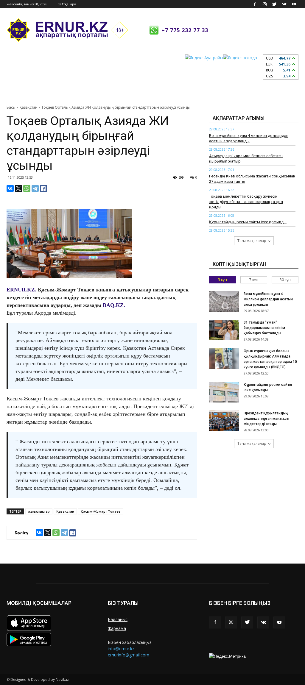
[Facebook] (254, 4)
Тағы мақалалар (251, 240)
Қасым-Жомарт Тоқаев (101, 511)
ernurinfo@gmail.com (128, 655)
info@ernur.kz (121, 648)
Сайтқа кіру (66, 4)
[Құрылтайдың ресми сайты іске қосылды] (224, 392)
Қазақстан (28, 107)
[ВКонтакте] (10, 188)
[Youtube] (294, 4)
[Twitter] (274, 4)
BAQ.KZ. (114, 305)
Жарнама (117, 628)
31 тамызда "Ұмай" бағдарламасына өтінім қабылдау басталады (264, 327)
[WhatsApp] (26, 188)
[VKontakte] (284, 4)
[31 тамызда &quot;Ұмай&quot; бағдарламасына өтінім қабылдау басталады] (224, 330)
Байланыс (117, 619)
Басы (11, 107)
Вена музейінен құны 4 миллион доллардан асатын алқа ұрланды (268, 299)
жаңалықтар (39, 511)
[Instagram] (264, 4)
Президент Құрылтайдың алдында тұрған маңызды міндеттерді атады (266, 418)
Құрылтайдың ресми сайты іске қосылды (248, 222)
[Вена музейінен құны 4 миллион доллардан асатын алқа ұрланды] (224, 301)
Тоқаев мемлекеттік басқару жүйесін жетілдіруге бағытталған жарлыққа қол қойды (246, 201)
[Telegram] (35, 188)
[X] (18, 188)
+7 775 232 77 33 (184, 30)
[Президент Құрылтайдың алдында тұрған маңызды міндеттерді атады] (224, 421)
